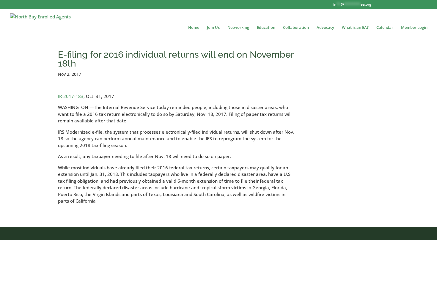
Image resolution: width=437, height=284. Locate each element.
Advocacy (325, 27)
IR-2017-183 (71, 96)
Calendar (384, 27)
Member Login (414, 27)
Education (266, 27)
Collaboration (296, 27)
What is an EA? (355, 27)
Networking (238, 27)
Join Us (213, 27)
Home (193, 27)
